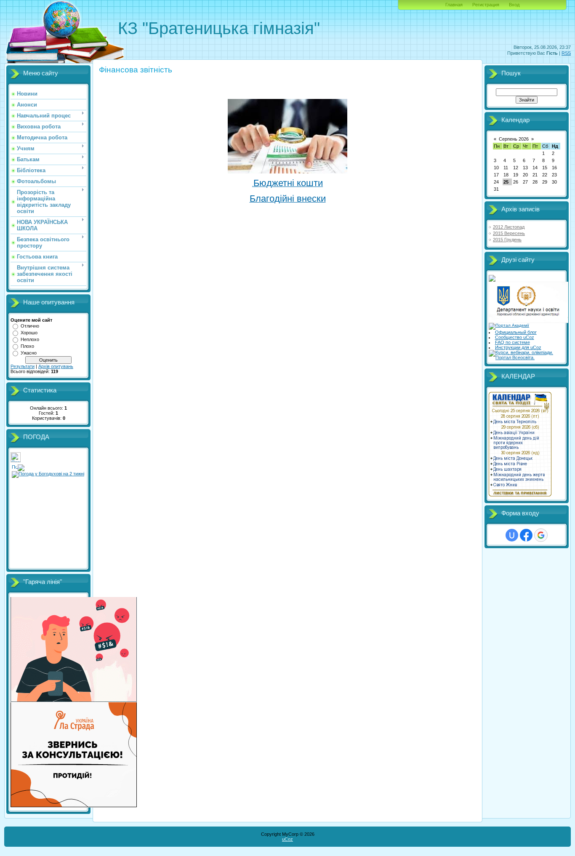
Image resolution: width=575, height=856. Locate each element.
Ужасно (29, 352)
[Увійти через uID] (512, 535)
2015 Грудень (507, 239)
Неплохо (30, 339)
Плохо (27, 346)
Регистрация (485, 4)
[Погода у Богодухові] (16, 460)
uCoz (287, 839)
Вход (514, 4)
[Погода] (18, 466)
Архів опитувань (55, 366)
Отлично (30, 325)
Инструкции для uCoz (518, 347)
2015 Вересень (509, 233)
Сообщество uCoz (514, 337)
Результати (23, 366)
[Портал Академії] (509, 325)
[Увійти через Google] (541, 535)
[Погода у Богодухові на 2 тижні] (48, 472)
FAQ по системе (512, 342)
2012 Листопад (508, 226)
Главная (454, 4)
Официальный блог (516, 332)
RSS (566, 53)
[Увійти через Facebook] (526, 535)
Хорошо (29, 332)
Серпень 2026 (514, 138)
